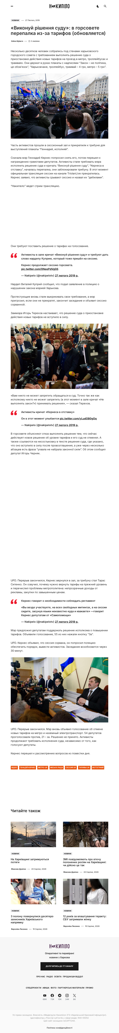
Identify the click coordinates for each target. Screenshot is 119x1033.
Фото (53, 988)
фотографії (97, 767)
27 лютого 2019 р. (66, 275)
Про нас (40, 976)
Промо (89, 988)
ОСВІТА (58, 976)
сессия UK (71, 767)
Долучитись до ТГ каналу (59, 966)
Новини (15, 20)
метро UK (42, 767)
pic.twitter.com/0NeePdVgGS (39, 269)
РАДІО (49, 976)
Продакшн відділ (73, 976)
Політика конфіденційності (59, 1028)
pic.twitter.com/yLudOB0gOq (78, 418)
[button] (12, 6)
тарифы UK (84, 767)
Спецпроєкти (33, 988)
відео (14, 767)
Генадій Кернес (27, 767)
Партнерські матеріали (71, 988)
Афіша (46, 988)
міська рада (56, 767)
